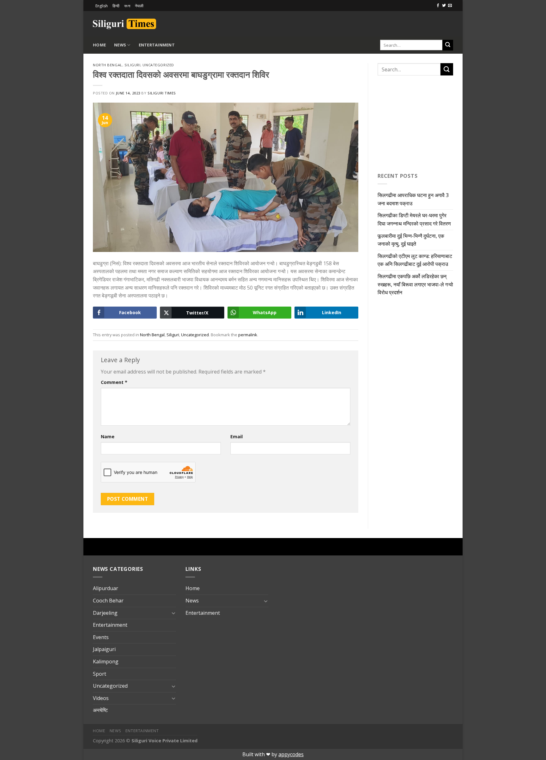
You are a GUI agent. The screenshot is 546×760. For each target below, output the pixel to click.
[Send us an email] (450, 5)
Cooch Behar (108, 600)
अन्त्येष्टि (100, 710)
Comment (114, 382)
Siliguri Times (162, 93)
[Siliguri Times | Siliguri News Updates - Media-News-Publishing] (124, 24)
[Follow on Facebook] (438, 5)
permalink (247, 335)
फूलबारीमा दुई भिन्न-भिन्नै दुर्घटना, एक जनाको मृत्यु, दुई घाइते (411, 240)
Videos (101, 698)
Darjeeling (105, 612)
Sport (99, 673)
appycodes (291, 754)
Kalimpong (105, 661)
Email (236, 437)
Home (99, 45)
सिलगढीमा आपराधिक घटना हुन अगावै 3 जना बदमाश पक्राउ (413, 199)
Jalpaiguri (104, 649)
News (120, 45)
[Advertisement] (379, 22)
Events (101, 637)
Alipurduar (105, 588)
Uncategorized (158, 65)
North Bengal (107, 65)
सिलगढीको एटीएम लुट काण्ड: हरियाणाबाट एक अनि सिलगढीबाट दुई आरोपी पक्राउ (415, 260)
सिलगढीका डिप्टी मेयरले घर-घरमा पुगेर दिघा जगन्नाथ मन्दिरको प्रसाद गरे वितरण (414, 219)
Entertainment (157, 45)
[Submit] (447, 45)
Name (107, 437)
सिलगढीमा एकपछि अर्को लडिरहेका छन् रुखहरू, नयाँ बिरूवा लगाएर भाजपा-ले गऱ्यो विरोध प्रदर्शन (415, 284)
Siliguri (132, 65)
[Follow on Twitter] (444, 5)
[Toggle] (173, 613)
